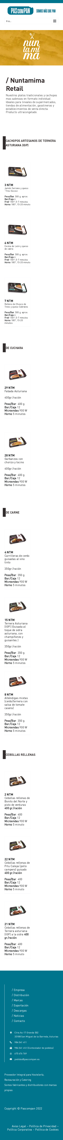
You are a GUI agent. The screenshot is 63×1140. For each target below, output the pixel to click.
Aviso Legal (19, 1126)
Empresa (19, 990)
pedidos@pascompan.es (27, 1059)
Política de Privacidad (42, 1126)
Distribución (21, 995)
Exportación (21, 1005)
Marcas (18, 1000)
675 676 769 (21, 1053)
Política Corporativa (19, 1129)
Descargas (20, 1010)
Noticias (19, 1015)
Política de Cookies (47, 1129)
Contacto (19, 1020)
